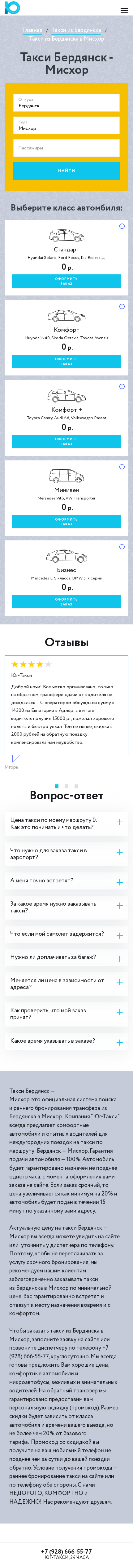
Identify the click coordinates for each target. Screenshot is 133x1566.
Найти (66, 171)
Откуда (25, 99)
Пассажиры (30, 148)
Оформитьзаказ (66, 281)
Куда (23, 122)
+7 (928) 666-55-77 (66, 1551)
